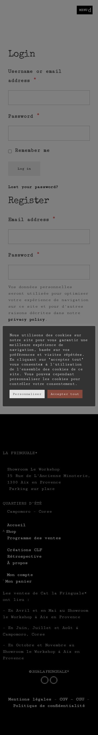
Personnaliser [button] (27, 394)
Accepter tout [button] (65, 394)
